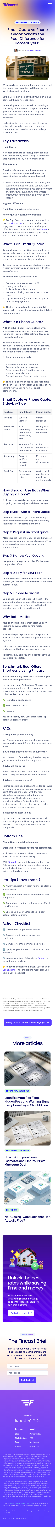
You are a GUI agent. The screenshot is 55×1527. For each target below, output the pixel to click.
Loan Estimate (14, 223)
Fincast (43, 229)
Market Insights (21, 1438)
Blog (17, 1434)
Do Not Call (34, 1446)
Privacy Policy (35, 1434)
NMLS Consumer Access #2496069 (21, 1503)
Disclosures (34, 1442)
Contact (18, 1446)
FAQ (17, 1442)
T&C (31, 1438)
